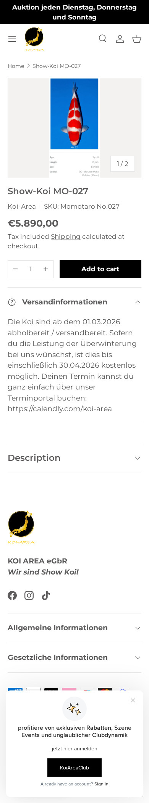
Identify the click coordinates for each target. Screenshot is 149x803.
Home (16, 66)
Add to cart (100, 269)
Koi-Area (22, 206)
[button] (136, 39)
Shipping (66, 236)
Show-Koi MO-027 (56, 66)
